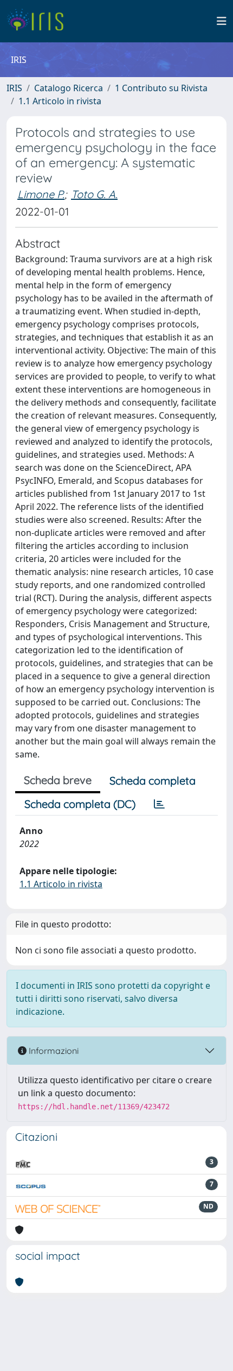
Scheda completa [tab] (152, 780)
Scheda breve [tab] (58, 780)
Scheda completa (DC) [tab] (79, 804)
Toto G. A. (94, 194)
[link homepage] (39, 21)
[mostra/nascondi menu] (221, 21)
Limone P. (40, 194)
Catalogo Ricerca (68, 88)
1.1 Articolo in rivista (59, 101)
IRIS (14, 88)
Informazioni (53, 1050)
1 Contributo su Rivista (161, 88)
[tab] (159, 804)
